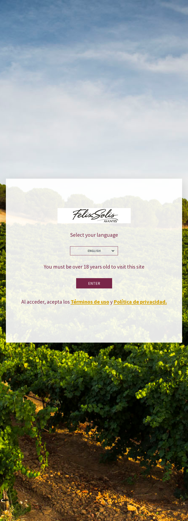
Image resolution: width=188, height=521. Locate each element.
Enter (94, 283)
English (94, 250)
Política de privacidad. (140, 301)
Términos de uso (90, 301)
